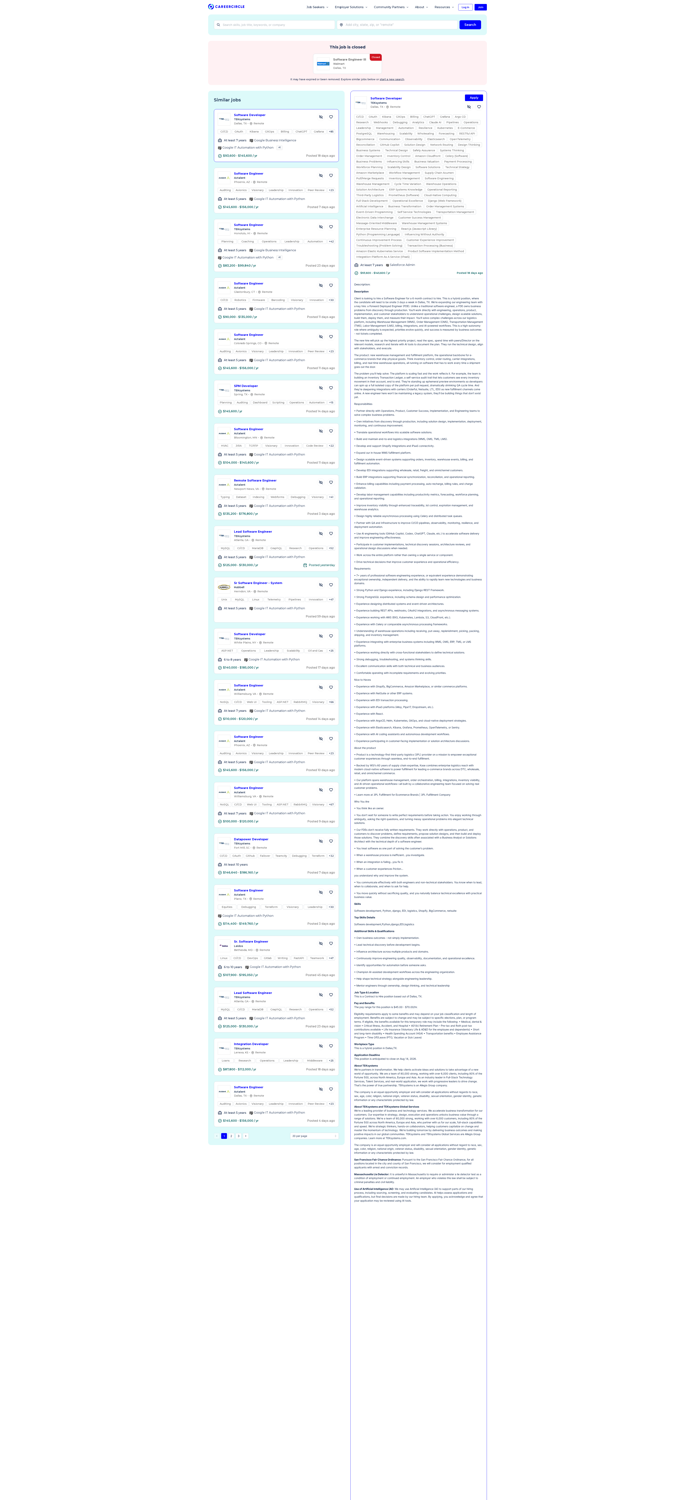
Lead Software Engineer (253, 531)
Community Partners (389, 7)
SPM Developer (246, 386)
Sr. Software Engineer (251, 941)
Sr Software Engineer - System (258, 583)
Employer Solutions (349, 7)
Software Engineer (248, 173)
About (419, 7)
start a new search (392, 79)
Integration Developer (251, 1044)
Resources (442, 7)
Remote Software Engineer (255, 480)
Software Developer (250, 115)
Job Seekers (316, 7)
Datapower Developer (251, 839)
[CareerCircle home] (226, 7)
